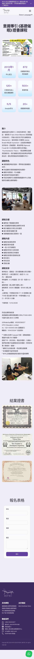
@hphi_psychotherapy (12, 624)
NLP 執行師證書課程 (8, 613)
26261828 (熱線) (10, 633)
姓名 (7, 509)
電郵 (7, 528)
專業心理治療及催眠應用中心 (13, 629)
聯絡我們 (5, 619)
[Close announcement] (31, 3)
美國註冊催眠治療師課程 (9, 608)
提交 (17, 554)
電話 (7, 518)
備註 (7, 537)
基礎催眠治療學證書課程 (9, 606)
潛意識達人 (8, 626)
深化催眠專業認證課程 (8, 610)
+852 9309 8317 (10, 622)
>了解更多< (5, 5)
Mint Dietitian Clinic (25, 606)
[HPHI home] (6, 10)
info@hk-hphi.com (11, 631)
